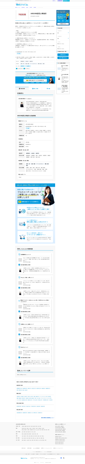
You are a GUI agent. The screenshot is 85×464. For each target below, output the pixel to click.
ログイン (54, 0)
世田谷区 (39, 428)
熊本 (34, 440)
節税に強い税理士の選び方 (59, 443)
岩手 (29, 426)
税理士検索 (23, 7)
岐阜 (35, 433)
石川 (31, 431)
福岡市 (25, 440)
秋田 (36, 426)
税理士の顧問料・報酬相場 (59, 426)
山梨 (22, 431)
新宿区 (28, 428)
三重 (37, 433)
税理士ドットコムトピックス (46, 448)
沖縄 (45, 440)
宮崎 (41, 440)
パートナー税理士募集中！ (48, 451)
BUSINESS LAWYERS (48, 462)
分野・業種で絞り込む (63, 57)
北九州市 (28, 440)
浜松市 (33, 433)
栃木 (46, 429)
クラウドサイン (42, 462)
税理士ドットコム (17, 7)
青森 (28, 426)
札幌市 (26, 426)
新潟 (26, 431)
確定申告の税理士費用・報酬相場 (60, 431)
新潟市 (29, 431)
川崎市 (28, 429)
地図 (19, 53)
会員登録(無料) (59, 0)
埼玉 (34, 429)
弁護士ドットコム (36, 462)
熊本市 (37, 440)
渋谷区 (30, 428)
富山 (33, 431)
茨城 (44, 429)
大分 (39, 440)
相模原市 (31, 429)
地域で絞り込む (63, 54)
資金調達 (28, 66)
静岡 (28, 433)
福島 (40, 426)
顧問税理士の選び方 (58, 436)
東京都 (27, 7)
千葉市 (42, 429)
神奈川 (23, 429)
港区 (25, 428)
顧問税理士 (23, 66)
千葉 (40, 429)
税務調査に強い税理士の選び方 (60, 439)
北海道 (23, 426)
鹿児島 (43, 440)
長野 (24, 431)
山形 (38, 426)
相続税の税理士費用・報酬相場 (60, 430)
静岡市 (30, 433)
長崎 (32, 440)
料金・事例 (36, 88)
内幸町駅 (35, 7)
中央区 (37, 428)
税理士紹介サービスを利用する (28, 201)
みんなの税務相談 (36, 448)
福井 (35, 431)
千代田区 (31, 7)
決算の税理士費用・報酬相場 (59, 427)
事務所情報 (23, 88)
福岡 (22, 440)
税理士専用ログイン (66, 0)
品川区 (43, 428)
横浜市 (26, 429)
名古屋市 (25, 433)
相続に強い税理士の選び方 (59, 442)
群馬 (48, 429)
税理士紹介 (24, 448)
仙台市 (34, 426)
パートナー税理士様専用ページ (37, 451)
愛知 (22, 433)
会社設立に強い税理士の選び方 (60, 440)
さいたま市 (37, 429)
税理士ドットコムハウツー (58, 448)
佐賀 (30, 440)
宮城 (31, 426)
